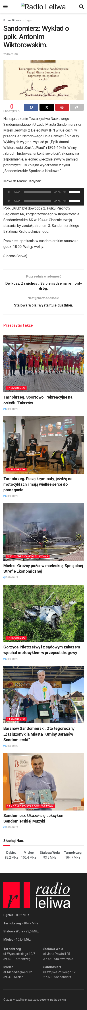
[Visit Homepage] (43, 6)
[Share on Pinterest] (62, 107)
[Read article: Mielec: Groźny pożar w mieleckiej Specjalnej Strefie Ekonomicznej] (43, 532)
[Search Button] (81, 6)
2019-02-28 (10, 54)
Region (29, 20)
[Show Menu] (5, 6)
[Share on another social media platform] (77, 107)
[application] (43, 192)
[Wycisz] (64, 192)
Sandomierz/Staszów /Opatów (30, 806)
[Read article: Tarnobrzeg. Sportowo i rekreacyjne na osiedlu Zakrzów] (43, 363)
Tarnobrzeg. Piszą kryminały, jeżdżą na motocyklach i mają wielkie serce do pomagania (37, 484)
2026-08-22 (12, 577)
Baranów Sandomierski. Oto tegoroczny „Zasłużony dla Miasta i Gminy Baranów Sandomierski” (39, 734)
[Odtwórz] (9, 192)
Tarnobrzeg (16, 388)
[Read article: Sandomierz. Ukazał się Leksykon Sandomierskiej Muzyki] (43, 781)
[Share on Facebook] (31, 107)
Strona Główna (12, 20)
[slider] (75, 192)
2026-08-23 (12, 409)
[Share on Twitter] (46, 107)
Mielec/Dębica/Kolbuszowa (27, 556)
